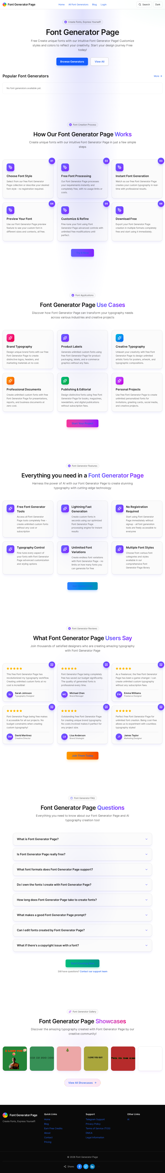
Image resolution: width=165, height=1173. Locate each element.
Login (104, 4)
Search (146, 4)
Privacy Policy (93, 1123)
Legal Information (95, 1137)
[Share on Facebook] (79, 1166)
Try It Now (82, 252)
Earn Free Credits (53, 1128)
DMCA (89, 1132)
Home (61, 4)
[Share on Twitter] (85, 1166)
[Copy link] (98, 1166)
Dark (157, 4)
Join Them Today (82, 755)
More (156, 76)
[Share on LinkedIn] (92, 1166)
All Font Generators (78, 4)
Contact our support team (93, 971)
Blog (94, 4)
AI (128, 1119)
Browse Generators (72, 61)
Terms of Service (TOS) (98, 1128)
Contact (48, 1137)
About (47, 1132)
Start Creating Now (82, 963)
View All (99, 61)
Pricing (47, 1142)
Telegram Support (95, 1119)
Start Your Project (82, 423)
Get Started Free (82, 586)
